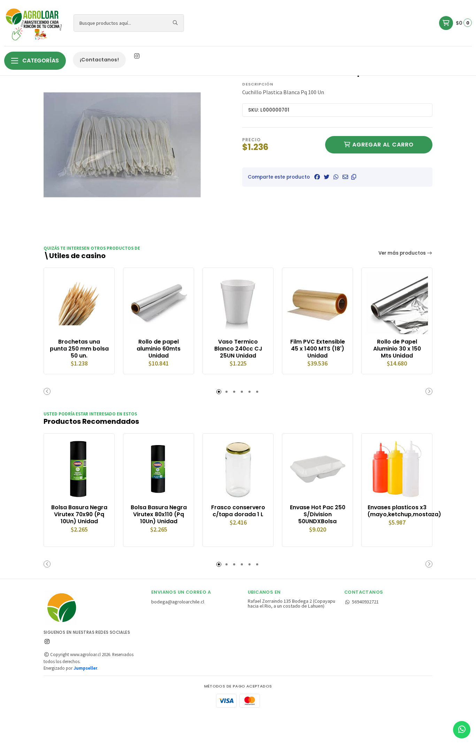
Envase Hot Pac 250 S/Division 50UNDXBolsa (317, 514)
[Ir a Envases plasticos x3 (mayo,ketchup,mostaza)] (397, 469)
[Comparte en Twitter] (326, 177)
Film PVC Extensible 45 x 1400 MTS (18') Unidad (317, 348)
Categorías (40, 61)
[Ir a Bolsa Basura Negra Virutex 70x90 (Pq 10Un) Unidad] (79, 469)
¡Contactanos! (99, 59)
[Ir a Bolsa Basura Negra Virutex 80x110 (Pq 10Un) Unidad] (158, 469)
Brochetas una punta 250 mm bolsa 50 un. (79, 348)
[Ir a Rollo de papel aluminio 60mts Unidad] (158, 303)
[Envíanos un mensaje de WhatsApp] (461, 729)
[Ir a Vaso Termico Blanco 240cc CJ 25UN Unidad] (238, 303)
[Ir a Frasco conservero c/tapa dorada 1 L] (238, 469)
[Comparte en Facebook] (317, 177)
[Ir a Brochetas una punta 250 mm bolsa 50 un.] (79, 303)
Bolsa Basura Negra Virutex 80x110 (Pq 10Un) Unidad (159, 514)
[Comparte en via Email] (345, 177)
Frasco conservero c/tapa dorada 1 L (238, 511)
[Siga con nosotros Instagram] (136, 56)
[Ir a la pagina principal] (34, 23)
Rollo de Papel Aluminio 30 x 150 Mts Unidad (397, 348)
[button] (353, 177)
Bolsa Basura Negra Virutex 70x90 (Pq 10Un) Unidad (79, 514)
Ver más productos (402, 253)
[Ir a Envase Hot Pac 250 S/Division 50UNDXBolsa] (317, 469)
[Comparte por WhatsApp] (335, 177)
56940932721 (365, 601)
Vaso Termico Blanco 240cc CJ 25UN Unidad (238, 348)
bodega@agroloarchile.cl (177, 601)
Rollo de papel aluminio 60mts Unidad (159, 348)
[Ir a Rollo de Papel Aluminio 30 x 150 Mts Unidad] (397, 303)
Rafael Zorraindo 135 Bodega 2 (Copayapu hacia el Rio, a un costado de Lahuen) (291, 604)
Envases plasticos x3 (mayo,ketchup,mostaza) (397, 511)
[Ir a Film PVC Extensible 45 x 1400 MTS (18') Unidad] (317, 303)
